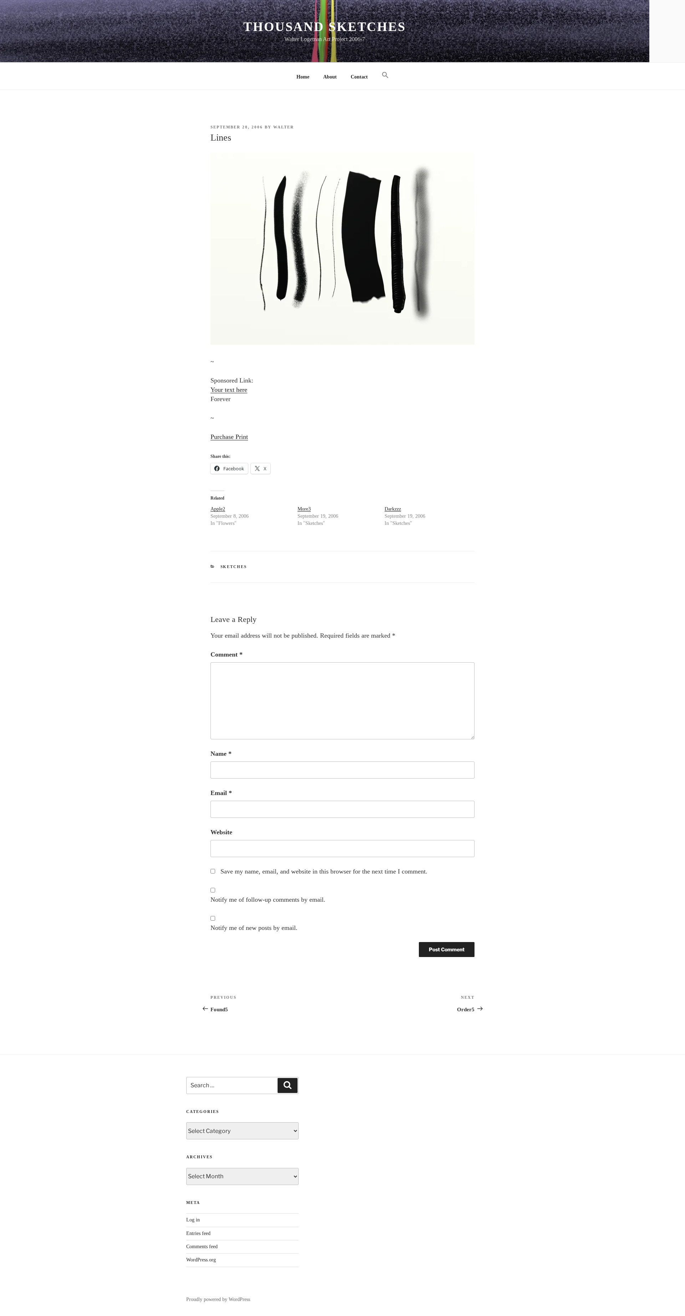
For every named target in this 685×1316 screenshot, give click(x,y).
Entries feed (198, 1233)
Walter (283, 127)
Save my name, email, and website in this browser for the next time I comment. (323, 871)
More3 (304, 509)
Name (221, 753)
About (330, 77)
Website (221, 832)
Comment (226, 654)
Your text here (228, 389)
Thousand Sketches (324, 27)
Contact (359, 77)
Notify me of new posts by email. (254, 927)
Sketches (233, 567)
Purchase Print (229, 436)
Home (302, 77)
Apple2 (217, 509)
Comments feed (202, 1246)
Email (221, 792)
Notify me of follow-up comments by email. (267, 899)
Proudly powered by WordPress (218, 1299)
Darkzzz (393, 509)
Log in (193, 1220)
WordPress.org (201, 1259)
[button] (385, 75)
